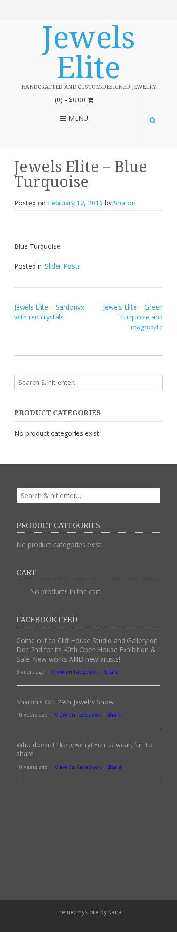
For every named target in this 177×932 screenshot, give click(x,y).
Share (111, 671)
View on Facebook (75, 671)
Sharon (124, 202)
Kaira (115, 912)
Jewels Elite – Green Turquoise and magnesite (133, 316)
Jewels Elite (88, 53)
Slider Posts (63, 266)
